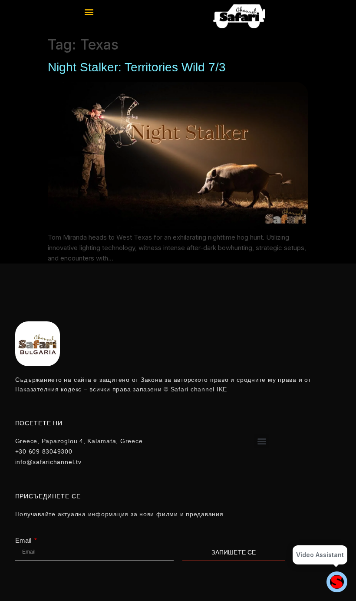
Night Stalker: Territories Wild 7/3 (137, 67)
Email (24, 540)
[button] (89, 11)
